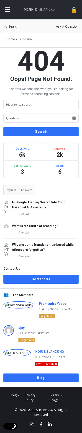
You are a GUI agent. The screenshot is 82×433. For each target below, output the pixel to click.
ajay (21, 327)
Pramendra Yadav (52, 304)
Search (13, 26)
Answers (26, 190)
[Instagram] (32, 424)
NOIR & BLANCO (47, 351)
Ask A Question (67, 26)
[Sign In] (73, 9)
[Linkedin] (50, 424)
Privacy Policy (30, 397)
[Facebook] (41, 424)
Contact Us (41, 279)
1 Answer (25, 214)
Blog (41, 378)
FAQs (15, 395)
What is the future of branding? (35, 226)
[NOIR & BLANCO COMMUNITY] (40, 9)
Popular (11, 190)
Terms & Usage (55, 397)
